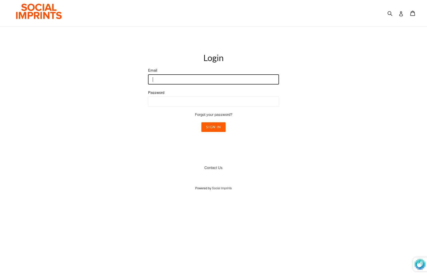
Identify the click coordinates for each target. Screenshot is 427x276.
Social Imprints (222, 188)
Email (152, 70)
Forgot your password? (213, 114)
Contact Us (213, 167)
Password (156, 92)
